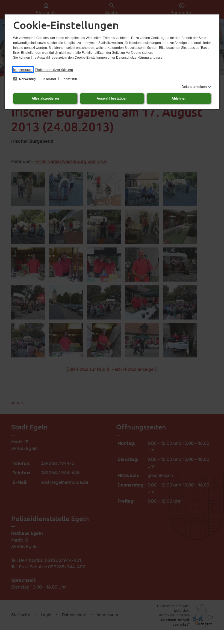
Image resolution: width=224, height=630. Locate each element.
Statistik (70, 79)
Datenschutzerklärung (54, 69)
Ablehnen (179, 98)
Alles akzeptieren (45, 98)
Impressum (23, 69)
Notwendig (27, 79)
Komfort (50, 79)
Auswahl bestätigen (112, 98)
